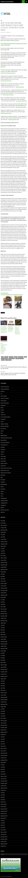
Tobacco (2, 491)
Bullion (2, 407)
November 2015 (4, 783)
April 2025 (3, 536)
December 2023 (4, 562)
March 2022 (3, 606)
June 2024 (3, 550)
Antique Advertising (5, 389)
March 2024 (3, 555)
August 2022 (3, 597)
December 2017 (4, 725)
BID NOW (3, 66)
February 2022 (4, 609)
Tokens (2, 493)
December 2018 (4, 697)
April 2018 (3, 715)
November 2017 (4, 727)
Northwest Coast (19, 358)
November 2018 (4, 699)
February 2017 (4, 748)
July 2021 (3, 625)
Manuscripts (3, 458)
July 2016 (3, 764)
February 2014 (4, 832)
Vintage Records (4, 502)
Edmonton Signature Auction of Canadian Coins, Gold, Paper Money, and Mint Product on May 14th (13, 373)
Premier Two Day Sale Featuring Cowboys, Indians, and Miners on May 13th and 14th (14, 367)
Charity (2, 409)
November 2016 (4, 755)
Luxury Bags (3, 456)
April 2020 (3, 660)
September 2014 (4, 815)
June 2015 (3, 794)
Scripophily (3, 479)
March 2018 (3, 718)
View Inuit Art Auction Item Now (8, 73)
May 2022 (3, 602)
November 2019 (4, 671)
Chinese (2, 412)
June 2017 (3, 739)
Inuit (25, 356)
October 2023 (3, 567)
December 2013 (4, 836)
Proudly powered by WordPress (6, 876)
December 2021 (4, 613)
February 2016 (4, 776)
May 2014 (3, 825)
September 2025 (4, 530)
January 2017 (3, 750)
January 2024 (3, 560)
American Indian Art (5, 386)
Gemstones (3, 449)
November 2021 (4, 616)
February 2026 (4, 525)
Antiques (2, 391)
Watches (2, 507)
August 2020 (3, 650)
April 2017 (3, 743)
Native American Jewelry (6, 472)
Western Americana (5, 509)
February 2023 (4, 583)
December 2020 (4, 641)
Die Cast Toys (3, 428)
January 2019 (3, 695)
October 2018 (3, 702)
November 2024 (4, 541)
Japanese (2, 451)
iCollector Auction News (7, 1)
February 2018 (4, 720)
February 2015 (4, 804)
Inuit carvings (4, 358)
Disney (2, 430)
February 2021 (4, 636)
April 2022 (3, 604)
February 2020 (4, 664)
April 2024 (3, 553)
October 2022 (3, 592)
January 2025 (3, 539)
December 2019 (4, 669)
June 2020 (3, 655)
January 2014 (3, 834)
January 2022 (3, 611)
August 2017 (3, 734)
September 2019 (4, 676)
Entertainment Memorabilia (6, 437)
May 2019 (3, 685)
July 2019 (3, 681)
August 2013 (3, 846)
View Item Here (4, 59)
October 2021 (3, 618)
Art (1, 20)
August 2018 (3, 706)
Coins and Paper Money (5, 416)
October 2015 (3, 785)
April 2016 (3, 771)
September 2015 (4, 788)
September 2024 (4, 543)
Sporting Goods (4, 484)
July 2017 (3, 736)
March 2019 (3, 690)
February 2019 (4, 692)
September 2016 (4, 760)
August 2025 (3, 532)
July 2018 (3, 708)
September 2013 (4, 843)
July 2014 (3, 820)
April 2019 (3, 688)
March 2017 (3, 746)
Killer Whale (11, 358)
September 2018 (4, 704)
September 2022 (4, 595)
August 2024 (3, 546)
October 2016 (3, 757)
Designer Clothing (4, 423)
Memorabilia (3, 461)
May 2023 (3, 576)
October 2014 (3, 813)
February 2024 (4, 557)
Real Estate (3, 475)
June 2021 (3, 627)
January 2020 (3, 667)
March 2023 (3, 581)
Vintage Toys (3, 505)
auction (11, 356)
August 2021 (3, 622)
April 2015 (3, 799)
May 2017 (3, 741)
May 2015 (3, 797)
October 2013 (3, 841)
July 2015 (3, 792)
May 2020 (3, 657)
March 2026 (3, 523)
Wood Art (3, 512)
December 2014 (4, 808)
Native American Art (5, 470)
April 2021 (3, 632)
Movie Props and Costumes (6, 468)
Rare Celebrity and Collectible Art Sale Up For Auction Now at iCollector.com (4, 329)
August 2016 (3, 762)
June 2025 (3, 534)
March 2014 (3, 829)
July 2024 (3, 548)
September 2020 (4, 648)
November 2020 (4, 643)
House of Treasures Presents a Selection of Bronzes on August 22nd (17, 330)
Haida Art (21, 356)
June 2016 (3, 767)
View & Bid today (4, 293)
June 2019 (3, 683)
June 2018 (3, 711)
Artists (6, 356)
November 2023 (4, 564)
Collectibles (3, 419)
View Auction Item (20, 86)
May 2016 (3, 769)
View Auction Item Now (6, 80)
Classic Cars (3, 414)
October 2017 (3, 729)
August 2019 (3, 678)
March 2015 (3, 801)
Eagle (16, 356)
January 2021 (3, 639)
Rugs (2, 477)
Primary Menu (26, 1)
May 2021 (3, 629)
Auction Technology (5, 403)
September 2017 (4, 732)
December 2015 (4, 781)
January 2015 (3, 806)
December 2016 (4, 753)
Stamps (2, 486)
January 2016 (3, 778)
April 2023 (3, 578)
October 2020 (3, 646)
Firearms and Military (5, 442)
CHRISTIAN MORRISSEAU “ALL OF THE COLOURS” (11, 329)
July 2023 (3, 574)
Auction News (3, 400)
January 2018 (3, 722)
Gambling (3, 447)
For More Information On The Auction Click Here (12, 294)
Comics (2, 421)
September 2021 (4, 620)
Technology (3, 489)
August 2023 (3, 571)
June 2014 (3, 822)
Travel (2, 495)
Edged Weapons (4, 435)
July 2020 (3, 653)
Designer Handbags (5, 426)
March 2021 (3, 634)
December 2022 (4, 588)
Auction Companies (5, 398)
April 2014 (3, 827)
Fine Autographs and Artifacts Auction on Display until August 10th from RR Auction (4, 348)
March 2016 (3, 774)
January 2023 (3, 585)
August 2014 (3, 818)
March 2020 (3, 662)
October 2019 (3, 674)
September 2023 (4, 569)
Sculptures (3, 482)
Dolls (2, 433)
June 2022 (3, 599)
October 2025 (3, 527)
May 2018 (3, 713)
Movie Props (3, 465)
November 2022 (4, 590)
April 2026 (3, 520)
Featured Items (4, 440)
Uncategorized (4, 498)
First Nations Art (4, 444)
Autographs (3, 405)
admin (9, 32)
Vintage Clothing (4, 500)
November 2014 (4, 811)
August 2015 (3, 790)
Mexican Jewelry (4, 463)
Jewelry (2, 454)
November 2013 (4, 839)
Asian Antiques (4, 396)
